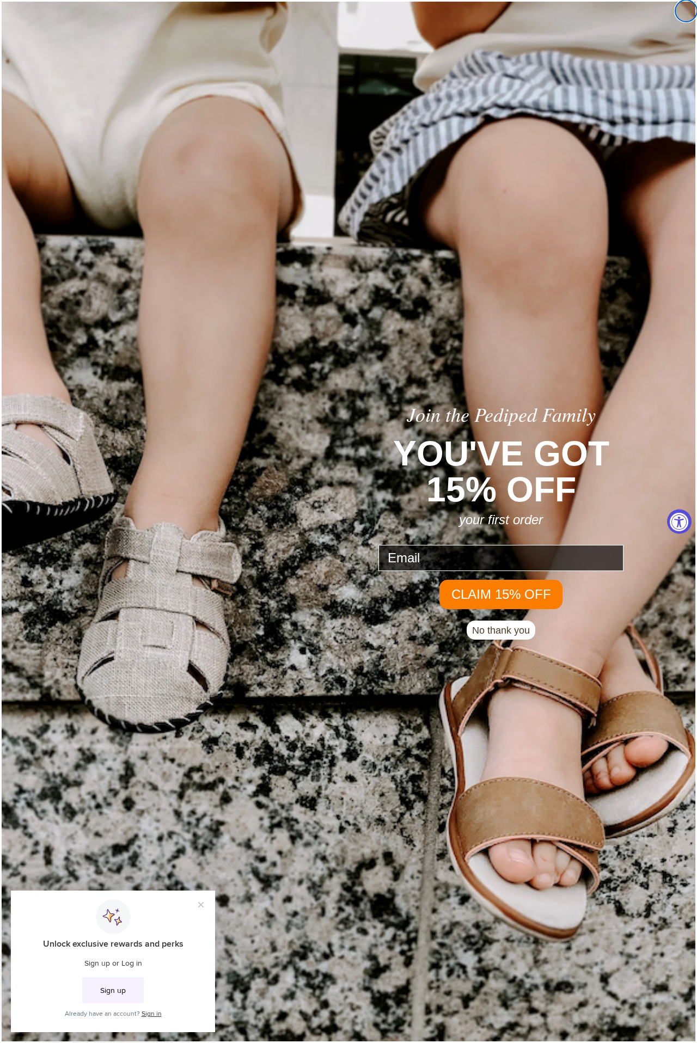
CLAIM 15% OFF (501, 594)
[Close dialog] (686, 11)
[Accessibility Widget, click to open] (679, 522)
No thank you (501, 630)
